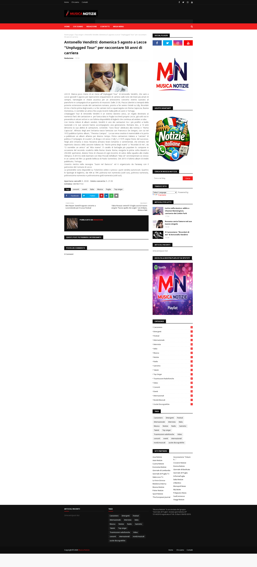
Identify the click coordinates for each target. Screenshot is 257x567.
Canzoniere (173, 327)
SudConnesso (179, 496)
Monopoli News (179, 486)
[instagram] (187, 2)
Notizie (173, 357)
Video (173, 383)
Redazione (68, 58)
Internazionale (173, 340)
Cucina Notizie (158, 463)
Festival (173, 336)
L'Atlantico (177, 483)
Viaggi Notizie (178, 499)
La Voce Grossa (159, 480)
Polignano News (179, 493)
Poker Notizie (158, 490)
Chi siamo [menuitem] (78, 26)
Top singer (79, 35)
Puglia (108, 189)
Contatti (85, 2)
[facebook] (179, 2)
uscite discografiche (173, 404)
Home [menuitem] (67, 26)
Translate (162, 195)
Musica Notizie (158, 487)
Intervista (173, 344)
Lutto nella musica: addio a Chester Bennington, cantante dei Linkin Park (177, 211)
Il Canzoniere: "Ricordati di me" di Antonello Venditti (177, 233)
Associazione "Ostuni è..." (181, 458)
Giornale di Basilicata (181, 469)
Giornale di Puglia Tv (161, 473)
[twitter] (183, 2)
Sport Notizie (158, 494)
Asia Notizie (157, 457)
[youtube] (191, 2)
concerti (76, 189)
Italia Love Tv (158, 477)
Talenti (173, 370)
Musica (100, 189)
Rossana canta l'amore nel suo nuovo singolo (178, 222)
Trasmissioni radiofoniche (173, 378)
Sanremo (173, 366)
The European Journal (161, 497)
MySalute (177, 489)
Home (66, 2)
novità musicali (173, 400)
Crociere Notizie (179, 463)
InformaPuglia (179, 476)
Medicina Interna (159, 484)
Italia (92, 189)
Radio (173, 361)
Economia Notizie (159, 467)
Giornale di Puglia (180, 473)
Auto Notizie (157, 460)
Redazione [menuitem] (91, 26)
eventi (84, 189)
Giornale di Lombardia (161, 470)
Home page (68, 35)
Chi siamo (75, 2)
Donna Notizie (179, 466)
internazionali (173, 396)
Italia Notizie (178, 479)
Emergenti (173, 331)
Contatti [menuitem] (105, 26)
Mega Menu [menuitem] (118, 26)
